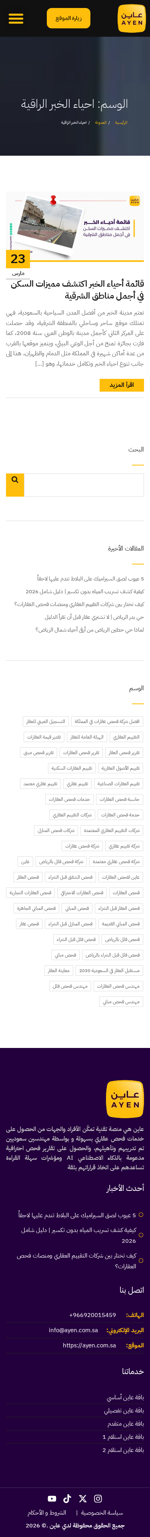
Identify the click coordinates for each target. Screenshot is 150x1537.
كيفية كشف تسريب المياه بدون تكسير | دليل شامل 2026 (85, 591)
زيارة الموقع (69, 18)
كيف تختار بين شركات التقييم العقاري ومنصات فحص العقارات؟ (79, 604)
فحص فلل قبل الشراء (76, 939)
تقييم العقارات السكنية (72, 768)
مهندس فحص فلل (70, 986)
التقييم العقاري (126, 737)
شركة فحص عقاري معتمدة (116, 861)
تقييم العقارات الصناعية (119, 783)
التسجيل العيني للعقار (45, 721)
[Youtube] (52, 1498)
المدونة (100, 122)
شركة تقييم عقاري (124, 846)
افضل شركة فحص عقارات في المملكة (107, 721)
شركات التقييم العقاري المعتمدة (112, 830)
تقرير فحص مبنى (39, 752)
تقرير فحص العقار (124, 752)
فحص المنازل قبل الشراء (70, 923)
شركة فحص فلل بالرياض (61, 861)
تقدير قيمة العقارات (44, 737)
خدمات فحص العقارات (69, 799)
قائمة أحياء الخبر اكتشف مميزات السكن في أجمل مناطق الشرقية (77, 290)
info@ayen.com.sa (73, 1330)
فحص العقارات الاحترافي (82, 892)
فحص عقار (29, 923)
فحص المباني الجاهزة (36, 908)
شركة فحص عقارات (82, 846)
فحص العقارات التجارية (30, 892)
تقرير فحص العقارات (81, 752)
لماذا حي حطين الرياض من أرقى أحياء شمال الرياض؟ (90, 630)
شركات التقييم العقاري (72, 814)
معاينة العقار (59, 970)
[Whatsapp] (127, 1516)
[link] (132, 18)
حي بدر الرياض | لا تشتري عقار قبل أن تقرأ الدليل (94, 617)
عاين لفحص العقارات (121, 877)
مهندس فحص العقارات (118, 986)
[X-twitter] (83, 1498)
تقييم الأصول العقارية (121, 768)
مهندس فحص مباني (121, 1001)
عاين (25, 861)
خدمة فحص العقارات (120, 814)
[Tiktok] (67, 1498)
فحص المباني (77, 908)
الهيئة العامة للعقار (87, 737)
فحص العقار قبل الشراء (119, 908)
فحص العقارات (126, 892)
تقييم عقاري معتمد (40, 783)
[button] (16, 18)
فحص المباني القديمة (121, 923)
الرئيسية (121, 122)
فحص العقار (28, 877)
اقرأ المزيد (122, 384)
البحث (136, 450)
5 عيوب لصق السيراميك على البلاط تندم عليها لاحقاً (90, 578)
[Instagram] (98, 1498)
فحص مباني (65, 955)
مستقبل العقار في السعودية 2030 (109, 970)
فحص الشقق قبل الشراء (70, 877)
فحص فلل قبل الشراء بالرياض (113, 955)
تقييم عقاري (77, 783)
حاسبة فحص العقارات (120, 799)
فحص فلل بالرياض (122, 939)
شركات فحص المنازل (56, 830)
